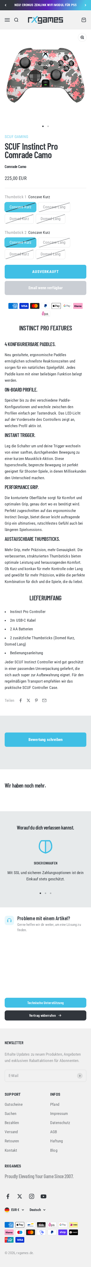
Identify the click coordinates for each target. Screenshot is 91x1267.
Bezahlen (12, 1122)
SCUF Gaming (16, 136)
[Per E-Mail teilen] (44, 700)
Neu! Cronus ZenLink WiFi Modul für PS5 (45, 5)
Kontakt (11, 1150)
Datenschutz (60, 1122)
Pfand (54, 1104)
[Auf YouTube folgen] (43, 1196)
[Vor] (85, 5)
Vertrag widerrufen (42, 1015)
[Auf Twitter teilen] (28, 700)
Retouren (12, 1141)
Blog (53, 1150)
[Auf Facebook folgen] (8, 1196)
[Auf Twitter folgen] (20, 1196)
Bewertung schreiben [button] (45, 739)
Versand (11, 1131)
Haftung (56, 1141)
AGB (53, 1131)
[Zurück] (5, 5)
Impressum (59, 1113)
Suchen (10, 1113)
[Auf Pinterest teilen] (36, 700)
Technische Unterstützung (45, 1002)
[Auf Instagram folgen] (31, 1196)
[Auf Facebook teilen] (20, 700)
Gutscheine (14, 1104)
